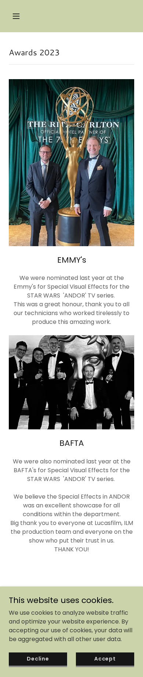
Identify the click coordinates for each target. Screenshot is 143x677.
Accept (105, 658)
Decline (38, 658)
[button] (18, 16)
